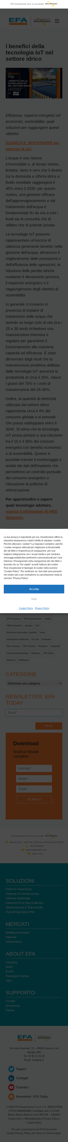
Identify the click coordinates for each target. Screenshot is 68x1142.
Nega (34, 599)
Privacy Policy (42, 608)
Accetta (34, 589)
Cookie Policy (26, 608)
